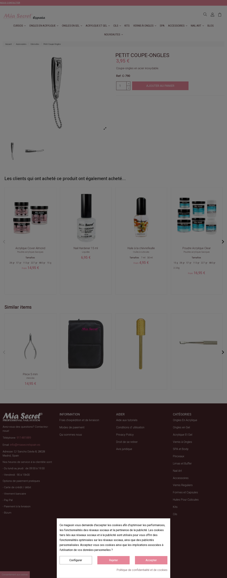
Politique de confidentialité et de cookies (142, 570)
